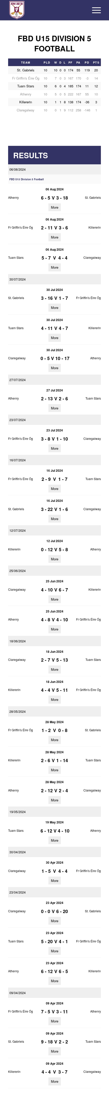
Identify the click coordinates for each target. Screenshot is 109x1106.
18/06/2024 (17, 641)
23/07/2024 (17, 419)
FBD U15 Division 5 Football (26, 179)
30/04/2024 (17, 852)
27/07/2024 (17, 379)
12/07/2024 (17, 530)
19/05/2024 (17, 811)
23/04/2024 (17, 892)
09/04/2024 (17, 992)
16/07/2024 (17, 460)
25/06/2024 (17, 570)
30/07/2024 (17, 279)
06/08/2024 (17, 169)
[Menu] (94, 10)
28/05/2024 (17, 711)
